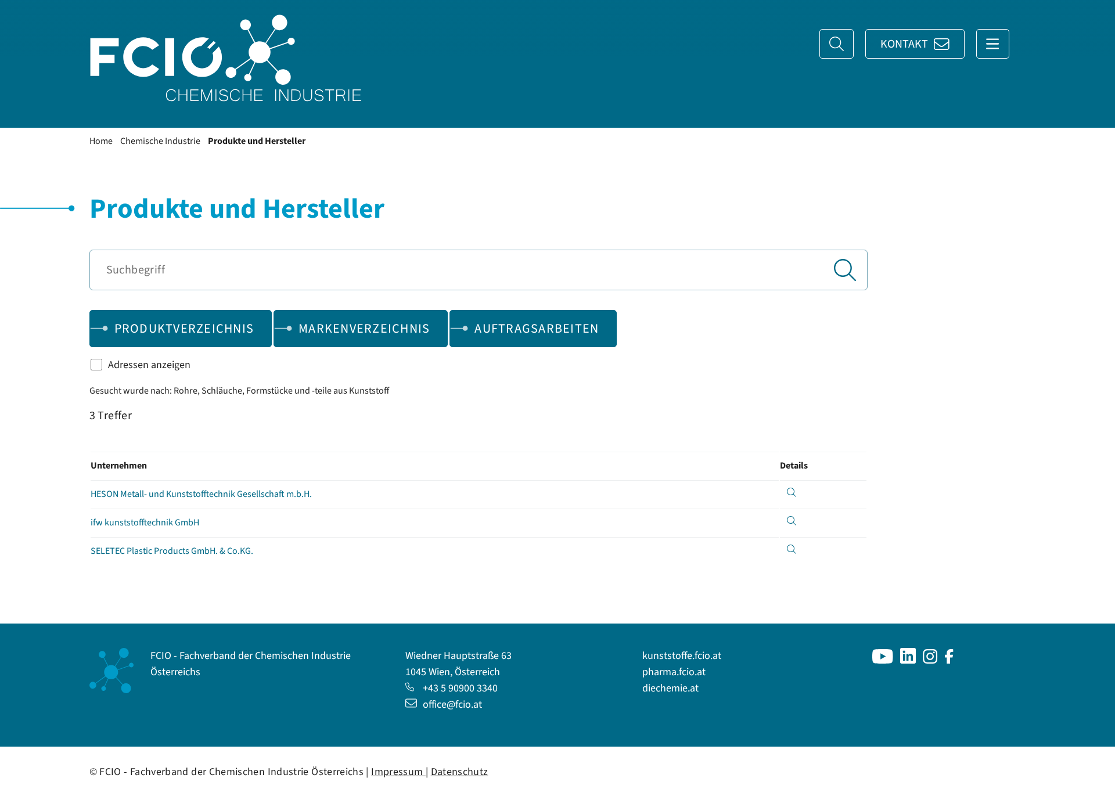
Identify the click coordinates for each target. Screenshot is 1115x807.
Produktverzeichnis (184, 328)
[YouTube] (882, 660)
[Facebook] (949, 660)
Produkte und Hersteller (256, 141)
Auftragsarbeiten (536, 328)
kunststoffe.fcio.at (681, 656)
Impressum (398, 772)
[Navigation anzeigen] (992, 44)
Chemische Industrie (160, 141)
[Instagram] (930, 660)
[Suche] (836, 44)
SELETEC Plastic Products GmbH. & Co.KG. (172, 551)
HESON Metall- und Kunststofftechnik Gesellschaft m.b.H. (201, 494)
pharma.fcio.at (674, 672)
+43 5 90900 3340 (460, 688)
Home (101, 141)
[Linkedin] (908, 660)
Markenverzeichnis (364, 328)
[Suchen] (845, 270)
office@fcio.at (452, 704)
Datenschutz (459, 772)
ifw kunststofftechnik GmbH (145, 522)
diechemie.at (670, 688)
